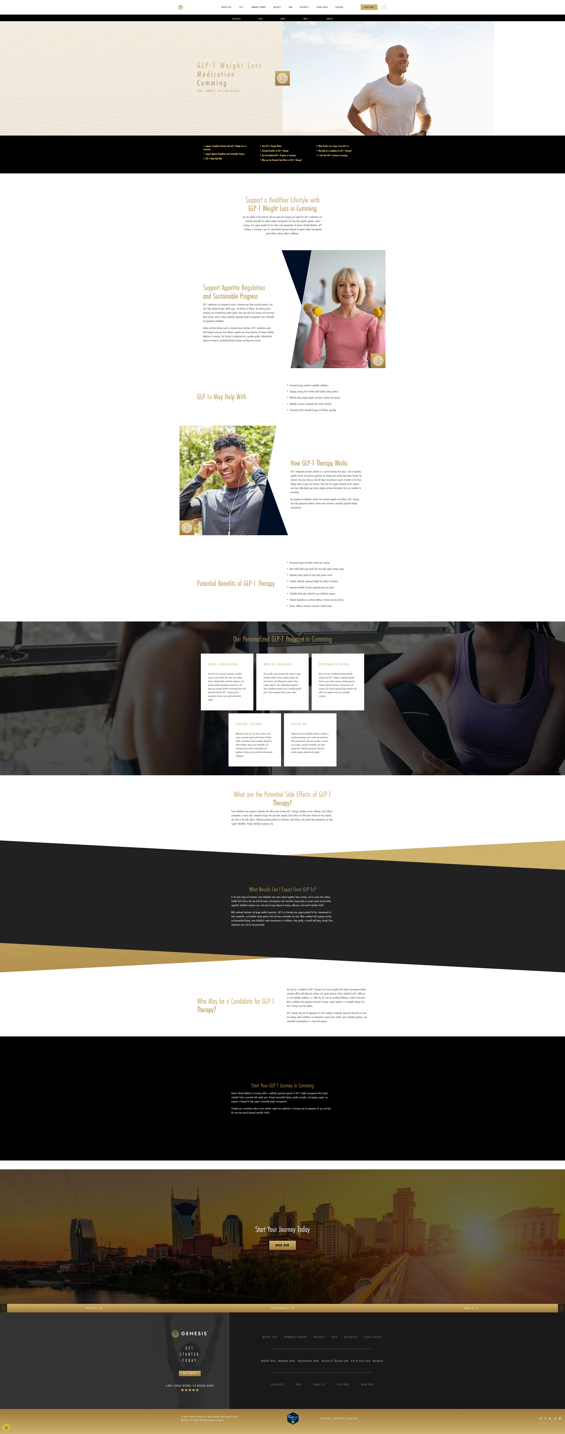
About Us (319, 1384)
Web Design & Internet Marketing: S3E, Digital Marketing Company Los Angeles (209, 1418)
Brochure (378, 1360)
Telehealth (277, 1384)
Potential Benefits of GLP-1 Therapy (275, 150)
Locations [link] (339, 7)
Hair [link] (290, 7)
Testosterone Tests (308, 1360)
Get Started (189, 1373)
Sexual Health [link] (322, 7)
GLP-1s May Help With (213, 158)
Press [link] (305, 18)
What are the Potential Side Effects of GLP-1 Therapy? (282, 160)
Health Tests (268, 1360)
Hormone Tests (286, 1360)
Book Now (369, 7)
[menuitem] (227, 7)
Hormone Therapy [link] (258, 7)
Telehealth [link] (236, 18)
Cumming (210, 90)
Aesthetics (350, 1337)
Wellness (319, 1337)
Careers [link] (329, 18)
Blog (299, 1384)
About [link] (283, 18)
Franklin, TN (470, 1308)
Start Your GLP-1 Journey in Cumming (333, 155)
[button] (6, 1428)
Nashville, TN (94, 1308)
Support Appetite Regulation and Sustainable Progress (225, 153)
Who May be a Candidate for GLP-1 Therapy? (335, 150)
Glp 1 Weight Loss (229, 90)
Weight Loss (270, 1337)
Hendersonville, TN (282, 1308)
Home (200, 90)
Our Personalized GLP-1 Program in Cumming (279, 155)
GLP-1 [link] (241, 7)
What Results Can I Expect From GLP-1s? (334, 146)
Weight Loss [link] (227, 7)
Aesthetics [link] (304, 7)
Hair (334, 1337)
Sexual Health (373, 1337)
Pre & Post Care (360, 1360)
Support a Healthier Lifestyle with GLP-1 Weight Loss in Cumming (224, 147)
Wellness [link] (277, 7)
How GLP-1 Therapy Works (271, 146)
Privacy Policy (326, 1418)
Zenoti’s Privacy (339, 1418)
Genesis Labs (353, 1418)
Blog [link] (260, 18)
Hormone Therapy (295, 1337)
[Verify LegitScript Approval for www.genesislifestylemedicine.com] (293, 1418)
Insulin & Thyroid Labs (335, 1360)
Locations (343, 1384)
